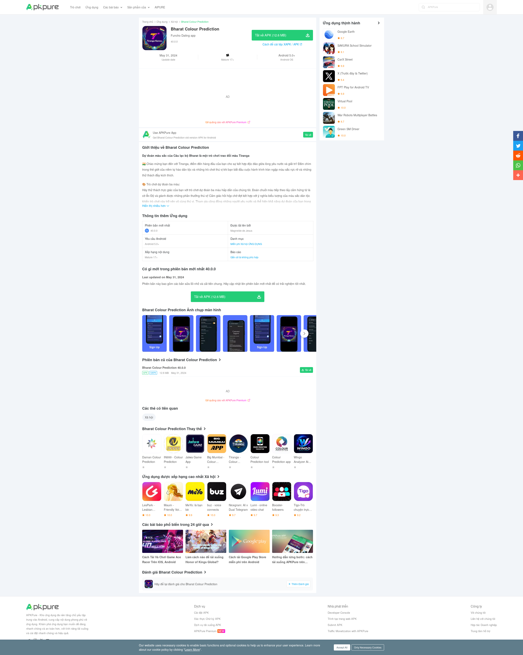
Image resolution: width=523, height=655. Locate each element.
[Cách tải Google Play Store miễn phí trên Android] (249, 541)
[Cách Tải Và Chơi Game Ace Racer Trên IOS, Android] (162, 541)
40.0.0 (154, 230)
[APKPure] (42, 7)
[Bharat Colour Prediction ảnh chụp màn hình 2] (208, 333)
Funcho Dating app (183, 35)
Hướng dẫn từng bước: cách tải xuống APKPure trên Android (292, 559)
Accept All (342, 647)
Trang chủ (147, 21)
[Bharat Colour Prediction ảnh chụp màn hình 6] (316, 333)
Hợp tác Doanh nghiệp (484, 625)
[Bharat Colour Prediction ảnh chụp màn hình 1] (181, 333)
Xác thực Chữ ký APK (207, 619)
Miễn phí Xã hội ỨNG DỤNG (246, 244)
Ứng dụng (162, 21)
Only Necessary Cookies (367, 647)
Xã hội (174, 21)
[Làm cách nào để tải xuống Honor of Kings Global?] (206, 541)
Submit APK (335, 625)
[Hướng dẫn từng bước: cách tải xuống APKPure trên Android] (292, 541)
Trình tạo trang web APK (342, 619)
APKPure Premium (205, 631)
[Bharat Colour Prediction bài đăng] (154, 333)
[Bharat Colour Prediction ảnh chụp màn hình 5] (289, 333)
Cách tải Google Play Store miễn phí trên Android (247, 559)
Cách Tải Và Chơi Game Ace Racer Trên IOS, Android (161, 559)
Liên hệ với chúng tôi (483, 619)
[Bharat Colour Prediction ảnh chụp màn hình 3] (235, 333)
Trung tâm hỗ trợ (480, 631)
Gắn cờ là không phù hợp (244, 257)
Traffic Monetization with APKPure (348, 631)
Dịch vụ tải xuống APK (207, 625)
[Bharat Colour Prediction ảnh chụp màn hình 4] (262, 333)
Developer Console (339, 612)
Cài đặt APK (201, 612)
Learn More (192, 649)
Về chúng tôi (478, 612)
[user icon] (490, 7)
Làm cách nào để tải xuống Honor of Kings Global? (205, 559)
